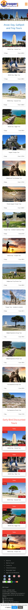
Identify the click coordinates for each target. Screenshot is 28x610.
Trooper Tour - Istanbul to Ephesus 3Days (14, 229)
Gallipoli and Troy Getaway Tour (14, 178)
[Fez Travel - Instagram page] (9, 579)
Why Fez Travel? (10, 563)
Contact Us (9, 565)
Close (20, 607)
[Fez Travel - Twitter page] (9, 576)
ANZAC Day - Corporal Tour (14, 101)
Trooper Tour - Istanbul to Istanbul (14, 307)
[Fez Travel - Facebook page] (4, 576)
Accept (14, 607)
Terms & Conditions (11, 568)
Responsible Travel (10, 570)
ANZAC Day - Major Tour (14, 75)
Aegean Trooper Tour (14, 152)
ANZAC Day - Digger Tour (14, 126)
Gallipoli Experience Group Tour (14, 333)
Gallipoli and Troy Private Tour (14, 281)
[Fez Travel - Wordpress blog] (4, 579)
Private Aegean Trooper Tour (14, 204)
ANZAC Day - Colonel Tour (14, 49)
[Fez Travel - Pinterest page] (19, 576)
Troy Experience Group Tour (14, 384)
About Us (8, 560)
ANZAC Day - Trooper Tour (14, 255)
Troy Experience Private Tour (14, 410)
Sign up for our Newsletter (12, 572)
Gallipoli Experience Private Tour (14, 358)
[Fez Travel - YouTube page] (14, 576)
